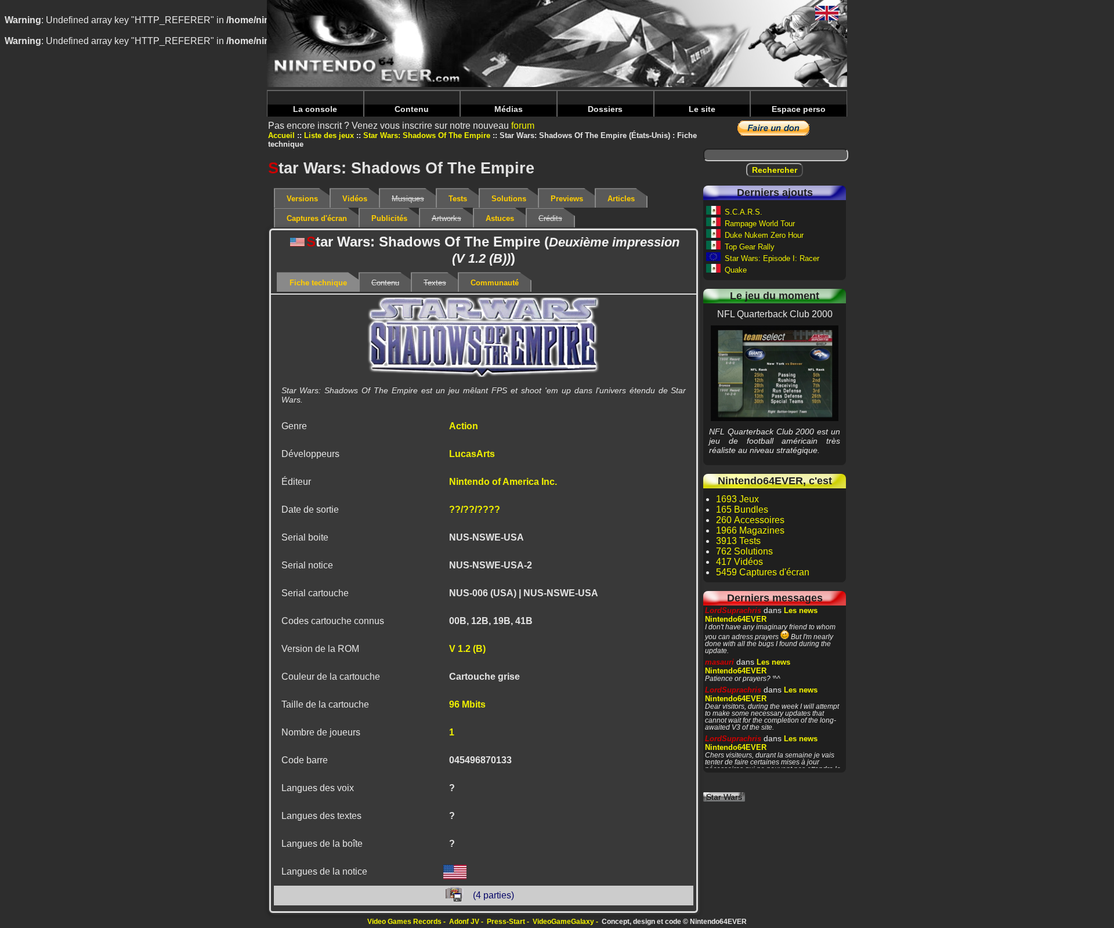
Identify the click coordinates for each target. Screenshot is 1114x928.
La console (315, 109)
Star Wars (724, 797)
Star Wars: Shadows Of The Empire (426, 135)
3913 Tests (738, 541)
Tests (458, 198)
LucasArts (472, 454)
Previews (567, 198)
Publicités (389, 218)
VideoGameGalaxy (563, 921)
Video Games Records (404, 921)
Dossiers (605, 109)
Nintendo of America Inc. (503, 482)
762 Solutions (744, 551)
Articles (621, 198)
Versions (302, 198)
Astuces (500, 218)
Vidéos (354, 198)
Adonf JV (464, 921)
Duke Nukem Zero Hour (764, 235)
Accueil (281, 135)
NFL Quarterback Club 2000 (774, 373)
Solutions (508, 198)
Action (463, 426)
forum (522, 125)
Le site (702, 109)
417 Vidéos (739, 562)
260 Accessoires (750, 520)
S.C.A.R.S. (743, 212)
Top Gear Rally (750, 246)
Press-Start (506, 921)
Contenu (412, 109)
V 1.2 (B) (467, 649)
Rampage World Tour (760, 223)
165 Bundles (742, 509)
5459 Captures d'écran (762, 572)
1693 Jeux (737, 499)
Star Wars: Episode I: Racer (772, 258)
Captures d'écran (317, 218)
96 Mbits (467, 704)
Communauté (495, 282)
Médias (508, 109)
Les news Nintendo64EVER (761, 615)
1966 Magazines (750, 530)
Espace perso (799, 109)
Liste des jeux (329, 135)
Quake (736, 270)
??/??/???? (474, 509)
